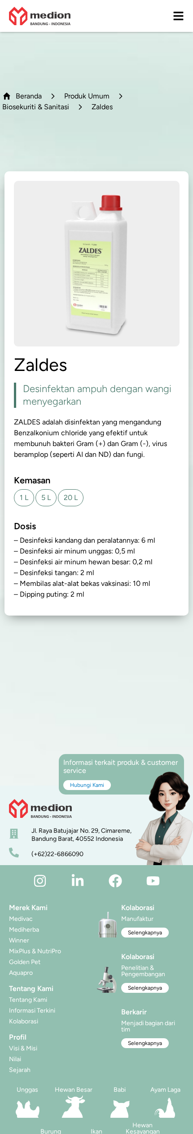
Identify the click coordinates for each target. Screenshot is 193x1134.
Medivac (21, 919)
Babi (120, 1090)
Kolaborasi (23, 1021)
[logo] (39, 16)
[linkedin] (77, 881)
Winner (19, 940)
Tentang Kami (28, 1000)
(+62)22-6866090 (57, 854)
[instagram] (40, 881)
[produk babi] (119, 1106)
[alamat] (14, 834)
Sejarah (20, 1070)
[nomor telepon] (14, 852)
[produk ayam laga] (166, 1106)
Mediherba (24, 929)
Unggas (27, 1090)
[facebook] (115, 881)
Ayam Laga (165, 1090)
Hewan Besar (73, 1090)
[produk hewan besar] (74, 1106)
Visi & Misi (23, 1048)
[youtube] (153, 881)
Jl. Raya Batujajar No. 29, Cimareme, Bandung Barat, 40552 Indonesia (81, 835)
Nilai (15, 1059)
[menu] (178, 16)
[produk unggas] (27, 1106)
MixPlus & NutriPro (35, 951)
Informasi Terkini (32, 1010)
